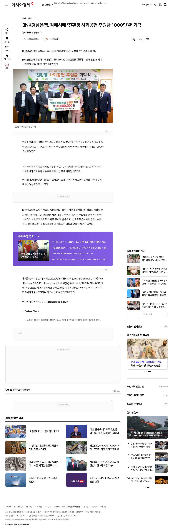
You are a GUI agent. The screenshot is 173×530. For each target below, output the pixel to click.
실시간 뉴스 (46, 5)
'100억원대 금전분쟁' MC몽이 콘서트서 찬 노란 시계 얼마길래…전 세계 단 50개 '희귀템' (154, 282)
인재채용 (29, 506)
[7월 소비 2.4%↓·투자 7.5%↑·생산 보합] (76, 486)
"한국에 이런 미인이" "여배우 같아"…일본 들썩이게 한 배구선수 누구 (154, 294)
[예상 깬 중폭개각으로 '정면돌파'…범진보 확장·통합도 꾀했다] (76, 438)
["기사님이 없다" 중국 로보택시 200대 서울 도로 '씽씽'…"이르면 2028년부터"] (161, 461)
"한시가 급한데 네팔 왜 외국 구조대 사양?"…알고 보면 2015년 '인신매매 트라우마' (149, 435)
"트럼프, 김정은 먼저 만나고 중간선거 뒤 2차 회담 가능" (104, 463)
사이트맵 (103, 506)
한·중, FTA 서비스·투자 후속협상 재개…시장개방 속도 (72, 253)
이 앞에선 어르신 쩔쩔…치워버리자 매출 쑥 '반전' (43, 447)
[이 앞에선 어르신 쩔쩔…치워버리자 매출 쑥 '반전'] (15, 454)
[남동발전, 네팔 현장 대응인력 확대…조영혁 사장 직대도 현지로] (76, 454)
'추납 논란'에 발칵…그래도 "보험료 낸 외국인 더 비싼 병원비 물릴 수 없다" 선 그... (79, 248)
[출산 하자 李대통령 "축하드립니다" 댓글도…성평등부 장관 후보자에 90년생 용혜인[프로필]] (161, 449)
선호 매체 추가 (53, 39)
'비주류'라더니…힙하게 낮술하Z (44, 431)
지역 (30, 19)
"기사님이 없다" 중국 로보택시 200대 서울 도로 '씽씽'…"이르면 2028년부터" (79, 242)
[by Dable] (116, 391)
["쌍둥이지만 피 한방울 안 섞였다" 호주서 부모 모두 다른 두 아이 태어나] (133, 274)
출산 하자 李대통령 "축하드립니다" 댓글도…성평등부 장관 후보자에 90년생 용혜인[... (79, 259)
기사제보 (57, 506)
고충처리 (94, 506)
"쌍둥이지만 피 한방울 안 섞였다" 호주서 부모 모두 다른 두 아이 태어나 (154, 271)
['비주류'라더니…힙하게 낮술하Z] (15, 438)
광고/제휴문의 (19, 506)
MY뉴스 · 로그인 (149, 4)
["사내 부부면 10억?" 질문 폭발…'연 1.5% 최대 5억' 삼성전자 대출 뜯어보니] (161, 472)
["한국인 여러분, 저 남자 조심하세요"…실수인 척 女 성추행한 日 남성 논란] (133, 309)
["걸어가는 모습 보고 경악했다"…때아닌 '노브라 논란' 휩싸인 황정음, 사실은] (133, 263)
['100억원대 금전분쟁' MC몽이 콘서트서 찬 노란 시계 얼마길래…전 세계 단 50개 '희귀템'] (133, 286)
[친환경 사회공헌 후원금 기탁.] (63, 96)
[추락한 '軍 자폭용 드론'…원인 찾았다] (15, 486)
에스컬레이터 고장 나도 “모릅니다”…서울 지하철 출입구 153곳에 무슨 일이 (44, 463)
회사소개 (8, 506)
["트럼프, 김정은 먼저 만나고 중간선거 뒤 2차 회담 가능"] (76, 470)
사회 (24, 19)
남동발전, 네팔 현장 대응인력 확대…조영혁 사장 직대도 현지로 (105, 447)
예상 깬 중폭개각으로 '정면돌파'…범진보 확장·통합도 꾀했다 (104, 431)
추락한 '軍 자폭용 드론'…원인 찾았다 (43, 479)
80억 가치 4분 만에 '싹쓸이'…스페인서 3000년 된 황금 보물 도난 (141, 481)
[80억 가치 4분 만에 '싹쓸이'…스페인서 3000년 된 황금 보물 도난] (161, 484)
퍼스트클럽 (38, 506)
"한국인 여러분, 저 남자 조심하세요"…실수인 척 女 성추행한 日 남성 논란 (154, 306)
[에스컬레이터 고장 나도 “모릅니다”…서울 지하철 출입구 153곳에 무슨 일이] (15, 470)
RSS (63, 506)
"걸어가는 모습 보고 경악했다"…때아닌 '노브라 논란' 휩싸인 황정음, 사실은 (154, 259)
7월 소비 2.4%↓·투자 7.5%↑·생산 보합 (105, 479)
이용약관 (85, 506)
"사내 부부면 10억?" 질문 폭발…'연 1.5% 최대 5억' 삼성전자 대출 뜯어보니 (141, 470)
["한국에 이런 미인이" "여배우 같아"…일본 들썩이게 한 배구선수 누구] (133, 298)
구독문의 (48, 506)
